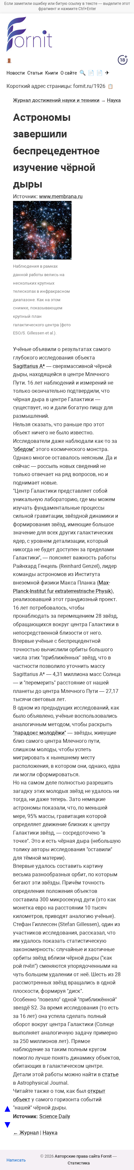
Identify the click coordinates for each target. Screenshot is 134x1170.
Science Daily (54, 1116)
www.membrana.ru (61, 196)
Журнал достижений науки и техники (56, 100)
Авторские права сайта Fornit (83, 1156)
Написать (16, 1160)
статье (110, 1074)
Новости (16, 73)
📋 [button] (110, 86)
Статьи (35, 73)
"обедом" (23, 449)
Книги (51, 73)
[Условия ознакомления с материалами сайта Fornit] (122, 61)
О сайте (68, 73)
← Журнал (26, 1133)
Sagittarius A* (29, 366)
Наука (114, 100)
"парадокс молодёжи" (39, 733)
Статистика (79, 1163)
